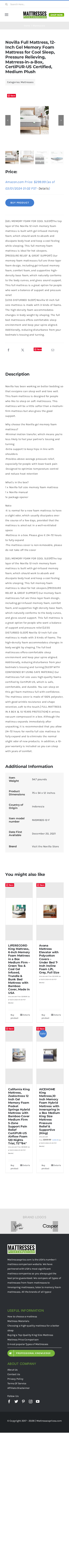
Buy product (19, 202)
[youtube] (37, 1401)
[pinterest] (23, 1401)
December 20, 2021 (44, 833)
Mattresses (27, 82)
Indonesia (38, 806)
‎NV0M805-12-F (41, 820)
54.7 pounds (39, 779)
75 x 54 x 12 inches (43, 792)
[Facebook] (8, 350)
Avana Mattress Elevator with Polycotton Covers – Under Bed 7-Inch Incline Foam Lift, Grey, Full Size (49, 959)
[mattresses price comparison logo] (35, 12)
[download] (56, 12)
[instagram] (30, 1401)
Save (13, 95)
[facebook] (9, 1401)
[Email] (53, 350)
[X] (22, 350)
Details (44, 188)
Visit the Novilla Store (45, 846)
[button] (13, 1226)
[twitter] (16, 1401)
